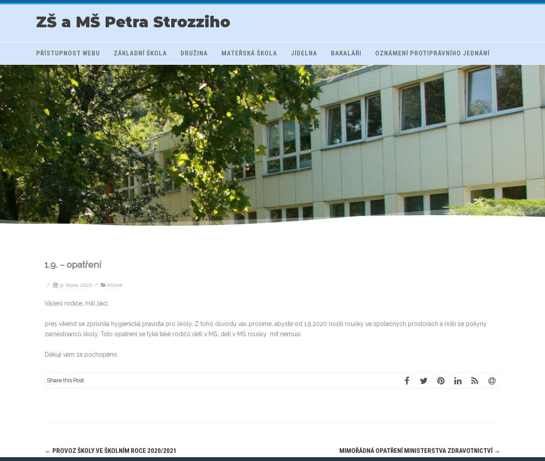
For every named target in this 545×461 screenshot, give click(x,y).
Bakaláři (346, 53)
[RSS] (474, 380)
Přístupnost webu (68, 53)
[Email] (491, 380)
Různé (114, 285)
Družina (194, 53)
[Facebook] (406, 380)
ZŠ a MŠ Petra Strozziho (133, 22)
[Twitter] (423, 380)
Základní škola (140, 53)
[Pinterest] (440, 380)
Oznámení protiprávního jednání (432, 53)
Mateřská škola (249, 53)
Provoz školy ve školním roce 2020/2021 (111, 451)
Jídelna (304, 53)
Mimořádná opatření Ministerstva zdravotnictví (419, 451)
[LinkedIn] (457, 380)
